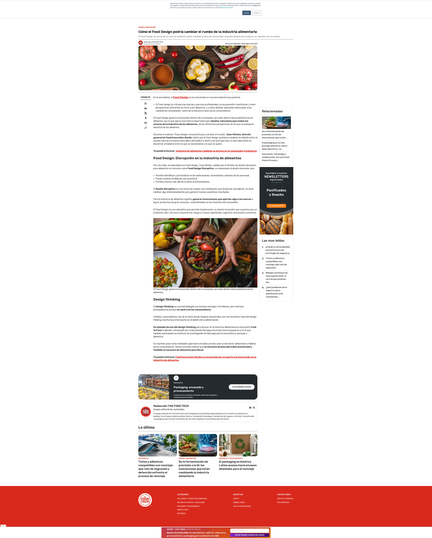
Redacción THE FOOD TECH (153, 42)
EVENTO (236, 499)
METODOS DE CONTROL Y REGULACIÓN (191, 502)
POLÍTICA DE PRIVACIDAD (242, 506)
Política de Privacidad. (226, 7)
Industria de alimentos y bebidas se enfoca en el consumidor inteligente (216, 151)
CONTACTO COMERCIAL (285, 499)
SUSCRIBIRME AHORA (241, 387)
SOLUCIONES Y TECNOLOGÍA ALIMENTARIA (192, 499)
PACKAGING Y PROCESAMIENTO (188, 506)
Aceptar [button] (246, 13)
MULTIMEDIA (181, 513)
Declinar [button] (256, 13)
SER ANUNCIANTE (283, 502)
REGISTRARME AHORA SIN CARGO (249, 535)
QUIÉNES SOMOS (239, 502)
